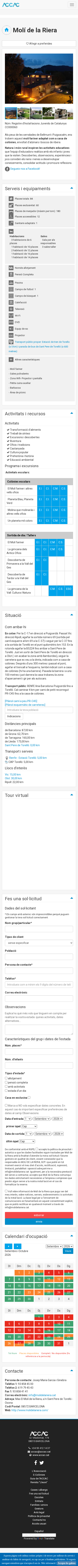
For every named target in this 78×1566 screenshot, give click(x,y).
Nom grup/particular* (18, 922)
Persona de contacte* (19, 964)
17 (39, 1285)
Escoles (39, 1497)
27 (68, 1292)
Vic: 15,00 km (13, 774)
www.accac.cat (41, 1455)
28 (9, 1298)
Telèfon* (10, 978)
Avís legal (39, 1512)
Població (10, 950)
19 (58, 1285)
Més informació (48, 1563)
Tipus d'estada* (15, 1073)
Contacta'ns (39, 1519)
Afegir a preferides (40, 43)
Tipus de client (14, 936)
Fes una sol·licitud (39, 1493)
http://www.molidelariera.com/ (30, 1410)
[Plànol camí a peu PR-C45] (21, 701)
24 (39, 1292)
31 (58, 1343)
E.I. (40, 488)
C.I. (47, 488)
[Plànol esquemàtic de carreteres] (25, 704)
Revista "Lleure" (39, 1482)
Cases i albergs (39, 1489)
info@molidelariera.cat (42, 1395)
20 (68, 1285)
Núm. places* (13, 1045)
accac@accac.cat (41, 1451)
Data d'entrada (14, 1118)
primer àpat (13, 1126)
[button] (23, 113)
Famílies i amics (39, 1504)
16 (29, 1285)
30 (29, 1298)
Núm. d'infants (14, 1059)
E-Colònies (39, 1474)
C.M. (55, 488)
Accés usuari (39, 1523)
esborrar (39, 1215)
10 (39, 1279)
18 (48, 1285)
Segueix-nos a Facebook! (25, 168)
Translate (49, 1538)
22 (19, 1292)
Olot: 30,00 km (13, 778)
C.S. (63, 488)
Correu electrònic (16, 992)
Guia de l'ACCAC (39, 1478)
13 (68, 1279)
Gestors (39, 1508)
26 (58, 1292)
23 (29, 1292)
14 (9, 1285)
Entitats (39, 1501)
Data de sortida (14, 1133)
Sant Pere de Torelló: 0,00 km (22, 745)
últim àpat (12, 1141)
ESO (68, 588)
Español (39, 1531)
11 (48, 1279)
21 (9, 1292)
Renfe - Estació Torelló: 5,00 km (28, 757)
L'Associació (39, 1471)
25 (48, 1292)
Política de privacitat (39, 1516)
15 (19, 1285)
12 (58, 1279)
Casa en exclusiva (16, 1097)
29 (19, 1298)
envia (39, 1221)
